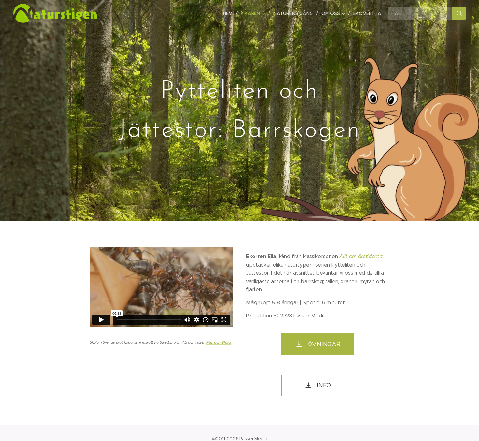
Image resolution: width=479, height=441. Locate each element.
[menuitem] (229, 13)
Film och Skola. (218, 342)
